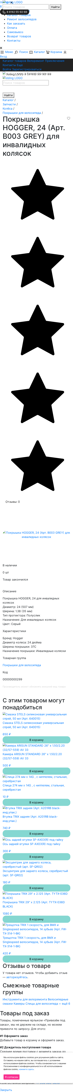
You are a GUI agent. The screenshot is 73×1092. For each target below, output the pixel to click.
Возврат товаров (19, 36)
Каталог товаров (19, 15)
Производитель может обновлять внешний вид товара (34, 686)
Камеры (19, 1003)
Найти (55, 7)
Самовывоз (15, 32)
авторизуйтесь (16, 977)
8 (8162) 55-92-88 (37, 73)
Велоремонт (35, 61)
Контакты (13, 40)
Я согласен (11, 1077)
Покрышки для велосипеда (22, 665)
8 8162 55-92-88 (16, 11)
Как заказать (16, 23)
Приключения (54, 61)
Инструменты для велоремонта (25, 999)
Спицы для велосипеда (42, 1003)
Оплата (12, 27)
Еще (20, 65)
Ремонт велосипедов (21, 19)
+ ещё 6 (64, 1003)
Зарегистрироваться (26, 69)
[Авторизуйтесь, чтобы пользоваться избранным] (68, 118)
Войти (7, 69)
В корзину (36, 740)
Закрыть (6, 1090)
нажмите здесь (26, 1069)
